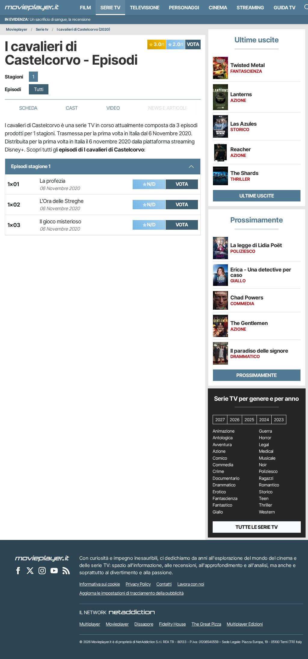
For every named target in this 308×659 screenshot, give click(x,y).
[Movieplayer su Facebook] (18, 570)
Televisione (144, 8)
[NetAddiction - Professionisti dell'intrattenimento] (132, 612)
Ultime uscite (256, 196)
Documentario (226, 478)
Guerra (265, 431)
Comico (220, 458)
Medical (266, 451)
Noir (263, 465)
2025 (249, 419)
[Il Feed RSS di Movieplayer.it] (66, 570)
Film (85, 8)
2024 (264, 419)
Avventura (222, 445)
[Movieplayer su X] (30, 570)
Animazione (224, 431)
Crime (218, 471)
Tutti (38, 89)
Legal (264, 445)
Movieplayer (16, 29)
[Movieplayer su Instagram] (42, 570)
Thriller (265, 505)
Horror (265, 438)
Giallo (218, 512)
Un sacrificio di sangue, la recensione (60, 19)
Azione (219, 451)
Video (113, 108)
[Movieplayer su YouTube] (54, 570)
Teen (264, 498)
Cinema (218, 8)
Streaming (250, 8)
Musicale (267, 458)
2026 (234, 419)
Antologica (223, 438)
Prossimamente (256, 375)
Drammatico (224, 485)
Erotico (219, 492)
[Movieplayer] (42, 558)
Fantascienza (225, 498)
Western (267, 512)
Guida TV (284, 8)
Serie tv (42, 29)
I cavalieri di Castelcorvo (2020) (83, 29)
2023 (279, 419)
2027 (220, 419)
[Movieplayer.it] (32, 7)
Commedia (223, 465)
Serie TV (110, 8)
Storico (266, 492)
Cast (72, 108)
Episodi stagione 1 (30, 166)
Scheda (28, 108)
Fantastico (222, 505)
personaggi (184, 8)
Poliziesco (268, 471)
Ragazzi (266, 478)
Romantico (269, 485)
